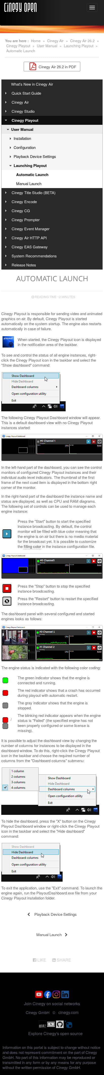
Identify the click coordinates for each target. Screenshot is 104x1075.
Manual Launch (28, 183)
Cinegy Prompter (26, 219)
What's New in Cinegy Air (32, 84)
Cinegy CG (21, 210)
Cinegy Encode (24, 201)
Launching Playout (78, 45)
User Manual (47, 45)
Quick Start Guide (26, 93)
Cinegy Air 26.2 (82, 40)
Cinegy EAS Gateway (30, 246)
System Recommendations (34, 255)
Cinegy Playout (18, 45)
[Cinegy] (20, 6)
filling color (32, 546)
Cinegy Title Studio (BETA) (34, 192)
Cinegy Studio (23, 111)
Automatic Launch (20, 50)
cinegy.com (68, 1012)
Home (36, 40)
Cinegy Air (55, 40)
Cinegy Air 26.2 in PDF (57, 66)
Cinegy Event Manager (30, 228)
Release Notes (24, 264)
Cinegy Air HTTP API (29, 237)
